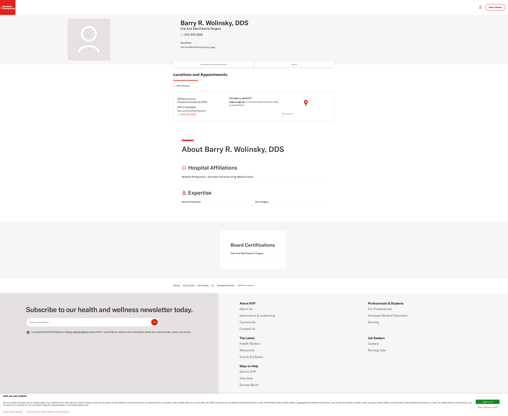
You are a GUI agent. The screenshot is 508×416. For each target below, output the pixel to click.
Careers (373, 343)
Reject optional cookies (488, 407)
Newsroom (247, 350)
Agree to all (488, 402)
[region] (306, 106)
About (294, 64)
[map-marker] (306, 103)
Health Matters (250, 343)
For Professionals (380, 309)
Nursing (373, 322)
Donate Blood (249, 385)
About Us (246, 309)
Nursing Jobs (377, 350)
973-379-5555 (193, 35)
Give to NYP (248, 372)
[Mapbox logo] (287, 113)
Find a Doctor (495, 7)
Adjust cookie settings (12, 412)
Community (248, 322)
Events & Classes (251, 357)
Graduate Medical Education (388, 315)
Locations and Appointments (213, 64)
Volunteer (246, 378)
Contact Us (247, 329)
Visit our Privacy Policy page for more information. (48, 412)
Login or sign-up (237, 102)
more (212, 47)
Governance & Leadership (257, 315)
